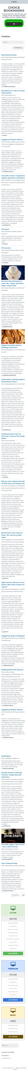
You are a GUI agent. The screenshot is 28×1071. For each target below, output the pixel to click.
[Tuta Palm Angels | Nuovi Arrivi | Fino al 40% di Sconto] (13, 844)
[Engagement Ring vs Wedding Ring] (13, 650)
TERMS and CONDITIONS (20, 1068)
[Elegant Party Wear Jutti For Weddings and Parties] (13, 353)
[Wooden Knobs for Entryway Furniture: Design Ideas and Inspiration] (13, 799)
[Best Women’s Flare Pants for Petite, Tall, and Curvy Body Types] (13, 555)
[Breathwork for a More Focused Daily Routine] (13, 112)
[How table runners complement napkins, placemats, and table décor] (13, 200)
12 (23, 895)
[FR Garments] (13, 255)
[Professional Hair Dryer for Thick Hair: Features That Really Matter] (13, 455)
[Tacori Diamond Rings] (13, 877)
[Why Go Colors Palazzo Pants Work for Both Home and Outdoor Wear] (13, 505)
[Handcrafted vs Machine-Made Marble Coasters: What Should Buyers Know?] (13, 404)
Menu (15, 2)
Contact (15, 1069)
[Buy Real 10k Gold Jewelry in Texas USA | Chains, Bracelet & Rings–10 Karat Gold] (13, 297)
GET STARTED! (13, 953)
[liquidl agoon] (13, 754)
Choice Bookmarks (14, 9)
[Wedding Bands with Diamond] (13, 687)
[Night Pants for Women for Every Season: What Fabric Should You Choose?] (13, 607)
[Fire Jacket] (13, 236)
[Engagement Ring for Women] (13, 155)
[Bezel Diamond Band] (13, 70)
